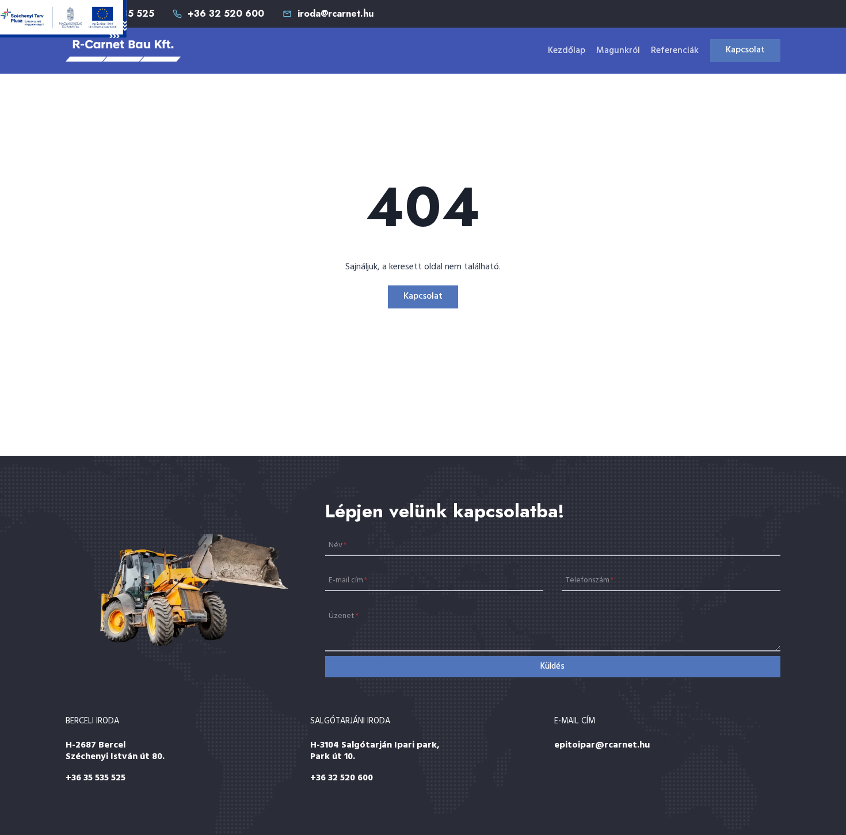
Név (337, 545)
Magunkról (618, 50)
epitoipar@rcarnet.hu (602, 745)
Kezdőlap (566, 50)
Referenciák (675, 50)
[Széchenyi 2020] (63, 19)
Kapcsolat (745, 50)
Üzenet (344, 616)
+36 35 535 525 (95, 778)
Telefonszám (589, 580)
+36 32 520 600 (341, 778)
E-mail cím (348, 580)
